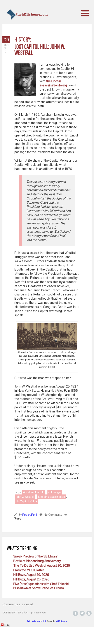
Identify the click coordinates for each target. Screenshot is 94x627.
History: (22, 39)
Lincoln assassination (51, 497)
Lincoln (56, 81)
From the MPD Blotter (28, 570)
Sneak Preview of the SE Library (35, 556)
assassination (49, 85)
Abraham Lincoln (33, 492)
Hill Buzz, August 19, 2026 (31, 575)
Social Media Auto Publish (36, 621)
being (63, 85)
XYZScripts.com (61, 621)
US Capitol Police (26, 501)
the (48, 81)
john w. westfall (25, 497)
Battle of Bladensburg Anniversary (37, 561)
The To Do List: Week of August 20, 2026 (41, 565)
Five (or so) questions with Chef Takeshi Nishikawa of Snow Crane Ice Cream (41, 586)
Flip (6, 625)
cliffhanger (54, 492)
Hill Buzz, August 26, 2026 (31, 579)
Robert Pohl (29, 515)
